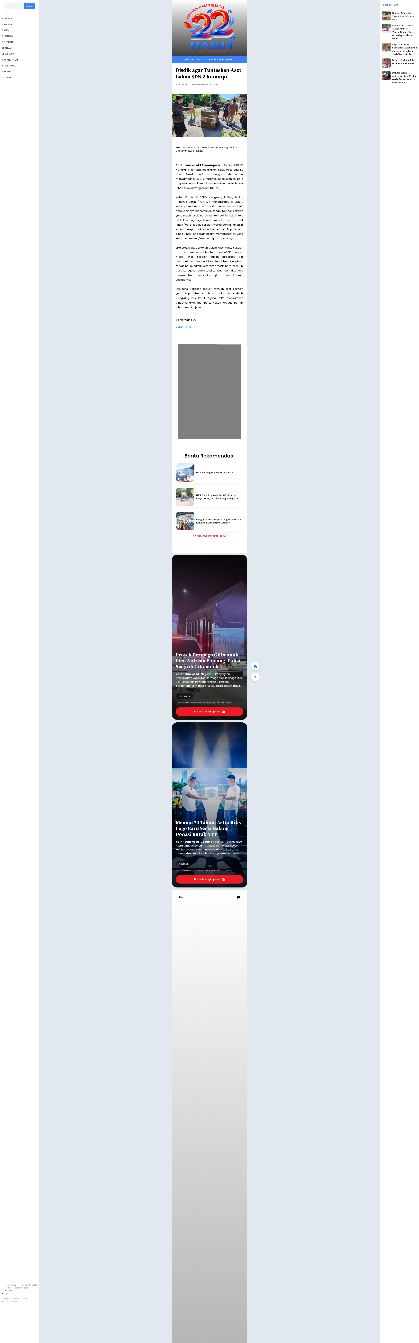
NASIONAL (7, 77)
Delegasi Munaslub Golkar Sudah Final (403, 61)
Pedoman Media (21, 1288)
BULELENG (7, 36)
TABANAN (7, 71)
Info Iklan (8, 1291)
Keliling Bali (183, 327)
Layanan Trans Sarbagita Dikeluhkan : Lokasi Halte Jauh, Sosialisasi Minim (404, 49)
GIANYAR (7, 48)
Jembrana (184, 696)
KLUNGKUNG (9, 65)
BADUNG (7, 24)
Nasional (183, 863)
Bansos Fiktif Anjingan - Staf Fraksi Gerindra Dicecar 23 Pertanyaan (404, 77)
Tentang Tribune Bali (28, 1285)
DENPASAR (8, 42)
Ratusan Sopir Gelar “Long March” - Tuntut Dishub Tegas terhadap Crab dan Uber (403, 32)
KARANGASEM (10, 59)
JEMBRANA (8, 54)
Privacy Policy (10, 1285)
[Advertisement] (209, 926)
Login (6, 1293)
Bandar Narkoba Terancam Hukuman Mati (403, 16)
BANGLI (6, 30)
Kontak (7, 1288)
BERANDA (7, 18)
